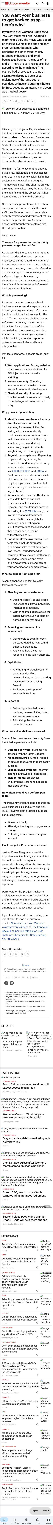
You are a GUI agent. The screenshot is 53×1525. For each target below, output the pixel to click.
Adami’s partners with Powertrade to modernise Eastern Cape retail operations (20, 1302)
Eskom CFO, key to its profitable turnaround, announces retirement (24, 1194)
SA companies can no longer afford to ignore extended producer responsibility (17, 1453)
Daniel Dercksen (8, 1393)
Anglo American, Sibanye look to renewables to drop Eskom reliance (20, 1491)
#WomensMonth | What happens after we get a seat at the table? (23, 1116)
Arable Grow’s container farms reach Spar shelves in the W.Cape (20, 1245)
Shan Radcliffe (7, 1375)
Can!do (24, 96)
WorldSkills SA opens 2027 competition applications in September (17, 1435)
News (8, 978)
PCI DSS (25, 471)
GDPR (15, 471)
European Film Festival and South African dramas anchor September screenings (20, 1386)
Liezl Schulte (9, 96)
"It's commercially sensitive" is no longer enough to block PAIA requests (20, 1418)
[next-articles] (50, 1036)
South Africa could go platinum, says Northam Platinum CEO (19, 1333)
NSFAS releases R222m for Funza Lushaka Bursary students (20, 1402)
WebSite (35, 978)
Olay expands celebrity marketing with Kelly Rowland (26, 1140)
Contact (25, 978)
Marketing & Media (21, 10)
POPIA (40, 471)
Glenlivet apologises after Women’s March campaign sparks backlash (24, 1164)
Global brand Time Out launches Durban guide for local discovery (19, 1318)
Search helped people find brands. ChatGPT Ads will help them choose (25, 1218)
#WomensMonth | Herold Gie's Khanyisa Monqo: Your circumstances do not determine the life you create (19, 1367)
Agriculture (36, 10)
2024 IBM (31, 511)
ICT (9, 10)
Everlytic (18, 1092)
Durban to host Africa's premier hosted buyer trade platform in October (19, 1261)
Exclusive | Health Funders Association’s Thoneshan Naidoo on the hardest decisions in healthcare (20, 1472)
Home (3, 10)
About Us (16, 978)
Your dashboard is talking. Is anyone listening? (23, 1001)
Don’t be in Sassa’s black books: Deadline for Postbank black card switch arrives (20, 1348)
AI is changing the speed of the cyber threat (12, 1044)
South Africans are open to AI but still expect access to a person (26, 1086)
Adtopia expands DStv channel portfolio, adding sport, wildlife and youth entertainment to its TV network (16, 1282)
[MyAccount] (48, 3)
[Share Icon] (37, 1250)
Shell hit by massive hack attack (38, 1051)
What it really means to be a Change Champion (23, 1006)
